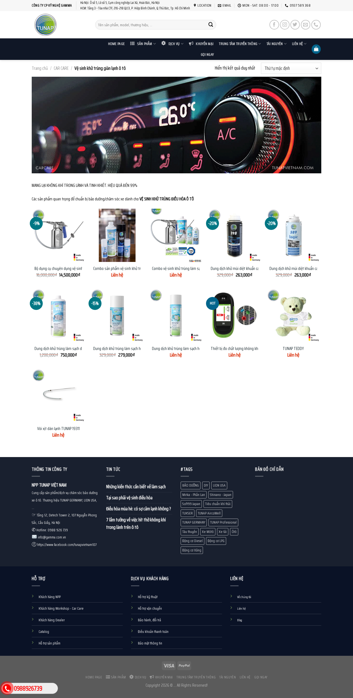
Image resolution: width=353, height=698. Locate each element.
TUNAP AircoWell (209, 513)
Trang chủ (40, 68)
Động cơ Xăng (191, 550)
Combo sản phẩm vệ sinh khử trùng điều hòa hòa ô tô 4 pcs (138, 269)
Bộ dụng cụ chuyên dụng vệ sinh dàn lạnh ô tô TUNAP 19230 (79, 269)
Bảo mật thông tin (150, 643)
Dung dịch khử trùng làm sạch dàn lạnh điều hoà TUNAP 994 (79, 349)
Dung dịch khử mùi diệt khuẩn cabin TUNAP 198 (246, 269)
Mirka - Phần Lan (193, 495)
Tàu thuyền (189, 532)
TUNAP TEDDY (293, 349)
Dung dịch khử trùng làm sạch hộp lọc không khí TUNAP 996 (138, 349)
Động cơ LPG (216, 541)
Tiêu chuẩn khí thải (218, 504)
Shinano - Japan (220, 495)
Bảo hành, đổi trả (149, 620)
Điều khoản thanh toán (153, 632)
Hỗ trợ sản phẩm (49, 643)
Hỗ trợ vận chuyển (150, 608)
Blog (239, 620)
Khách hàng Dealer (52, 620)
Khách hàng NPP (50, 597)
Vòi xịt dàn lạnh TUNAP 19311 (58, 429)
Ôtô (234, 532)
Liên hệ (297, 44)
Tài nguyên (275, 44)
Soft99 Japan (191, 504)
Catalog (44, 632)
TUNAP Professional (223, 522)
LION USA (219, 485)
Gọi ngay (207, 54)
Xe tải (223, 532)
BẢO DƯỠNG (190, 485)
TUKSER (187, 513)
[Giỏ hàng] (316, 49)
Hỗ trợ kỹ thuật (147, 597)
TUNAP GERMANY (193, 522)
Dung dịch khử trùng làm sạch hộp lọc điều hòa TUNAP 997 (196, 349)
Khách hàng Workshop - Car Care (61, 608)
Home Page (116, 44)
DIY (206, 485)
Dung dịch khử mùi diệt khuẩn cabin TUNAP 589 (305, 269)
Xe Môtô (208, 532)
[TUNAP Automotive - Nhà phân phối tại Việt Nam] (59, 24)
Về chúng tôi (244, 597)
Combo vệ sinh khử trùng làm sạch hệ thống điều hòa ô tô (195, 269)
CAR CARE (61, 68)
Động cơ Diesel (192, 541)
